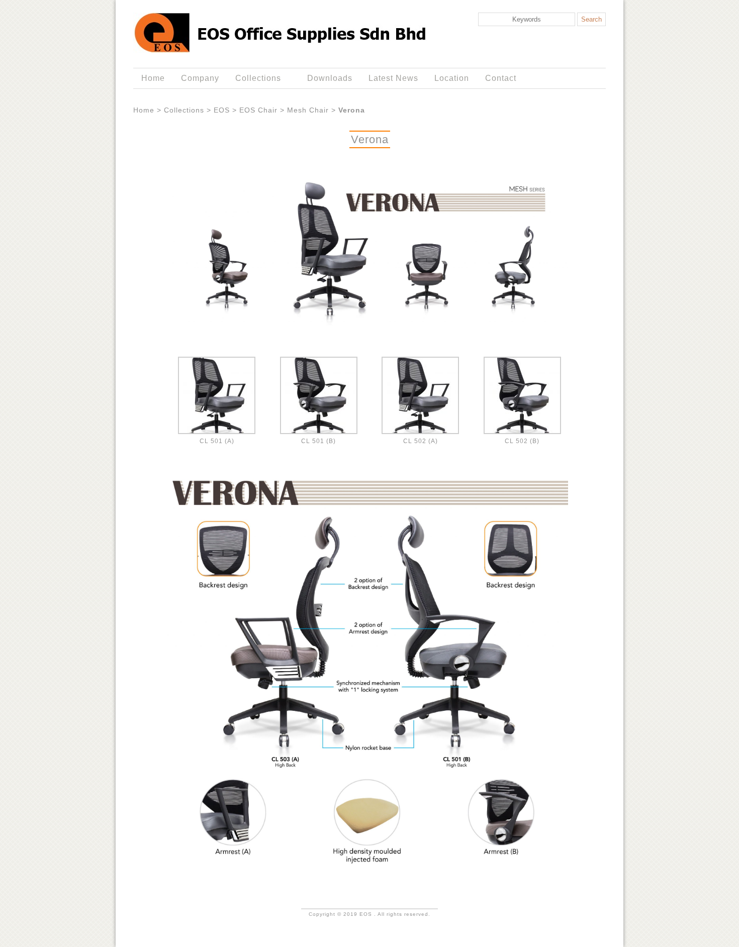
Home (153, 78)
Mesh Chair (308, 110)
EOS (222, 110)
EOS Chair (258, 110)
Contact (500, 78)
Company (200, 78)
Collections (254, 78)
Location (451, 78)
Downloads (329, 78)
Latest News (393, 78)
